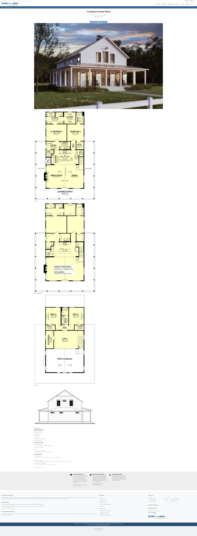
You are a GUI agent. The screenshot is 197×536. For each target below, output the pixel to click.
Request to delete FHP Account (105, 515)
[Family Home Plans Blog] (194, 1)
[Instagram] (189, 1)
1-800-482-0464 (153, 501)
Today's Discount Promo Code (105, 510)
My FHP (188, 4)
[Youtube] (191, 1)
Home (2, 7)
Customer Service (103, 500)
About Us (101, 506)
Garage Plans (170, 4)
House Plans (163, 4)
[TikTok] (193, 1)
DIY (180, 4)
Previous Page (99, 16)
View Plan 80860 (94, 21)
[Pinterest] (185, 1)
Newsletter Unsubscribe (104, 512)
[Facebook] (187, 1)
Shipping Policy (103, 502)
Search (158, 4)
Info (183, 4)
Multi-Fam (176, 4)
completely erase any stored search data (102, 524)
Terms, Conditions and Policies (105, 504)
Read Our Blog (102, 508)
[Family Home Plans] (10, 4)
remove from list (102, 21)
